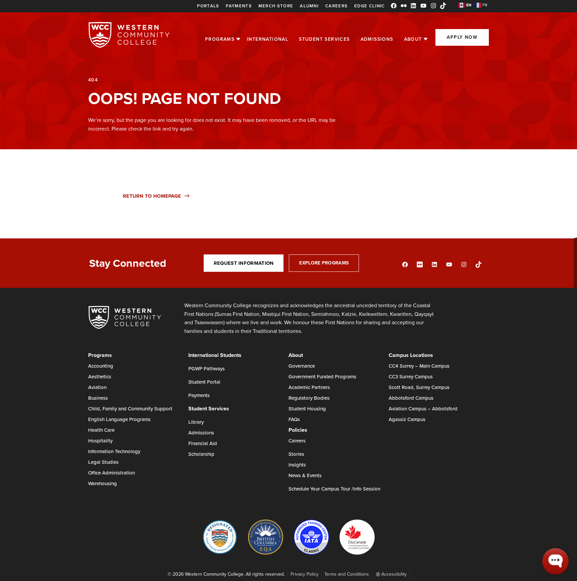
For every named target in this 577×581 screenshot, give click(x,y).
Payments (238, 6)
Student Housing (307, 408)
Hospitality (100, 440)
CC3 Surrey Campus (411, 376)
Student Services (324, 39)
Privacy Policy (305, 574)
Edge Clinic (369, 6)
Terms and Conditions (346, 574)
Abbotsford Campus (411, 398)
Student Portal (204, 382)
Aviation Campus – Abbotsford (423, 408)
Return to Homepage (152, 196)
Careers (336, 6)
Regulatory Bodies (309, 398)
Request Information (244, 263)
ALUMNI (309, 6)
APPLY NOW (462, 37)
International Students (214, 355)
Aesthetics (99, 376)
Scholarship (201, 454)
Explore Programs (324, 262)
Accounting (100, 366)
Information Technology (114, 451)
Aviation (97, 387)
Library (196, 422)
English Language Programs (119, 419)
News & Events (305, 475)
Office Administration (111, 472)
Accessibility (393, 574)
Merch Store (275, 6)
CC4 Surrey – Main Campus (419, 366)
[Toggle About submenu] (425, 39)
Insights (297, 464)
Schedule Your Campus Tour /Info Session (334, 489)
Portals (208, 6)
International (267, 39)
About (413, 39)
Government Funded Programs (322, 376)
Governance (301, 366)
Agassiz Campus (407, 419)
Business (98, 398)
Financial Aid (202, 443)
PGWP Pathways (206, 368)
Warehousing (102, 483)
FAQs (294, 419)
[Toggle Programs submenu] (238, 39)
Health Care (101, 430)
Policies (297, 430)
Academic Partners (309, 387)
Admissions (377, 39)
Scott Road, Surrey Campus (419, 387)
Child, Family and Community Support (130, 408)
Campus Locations (411, 355)
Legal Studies (103, 462)
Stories (296, 454)
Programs (219, 39)
